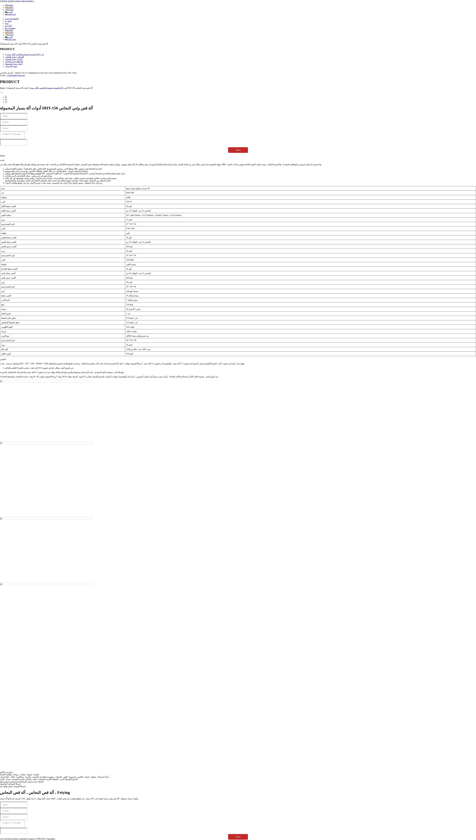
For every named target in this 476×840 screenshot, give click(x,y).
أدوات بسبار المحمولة (13, 64)
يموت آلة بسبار (11, 66)
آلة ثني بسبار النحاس (13, 59)
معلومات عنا (10, 28)
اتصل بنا (8, 21)
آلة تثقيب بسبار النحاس (14, 57)
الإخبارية (8, 26)
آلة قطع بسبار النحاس (14, 61)
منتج (7, 23)
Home (2, 88)
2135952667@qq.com (16, 75)
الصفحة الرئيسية (11, 19)
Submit (238, 150)
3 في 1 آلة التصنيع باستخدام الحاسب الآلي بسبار (24, 54)
